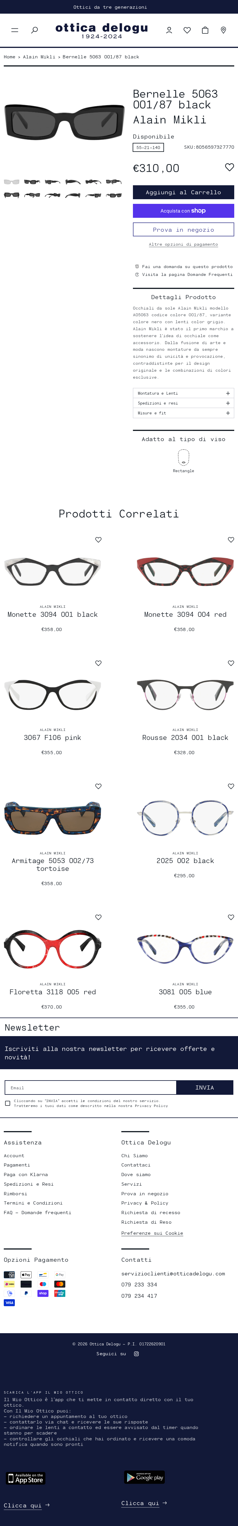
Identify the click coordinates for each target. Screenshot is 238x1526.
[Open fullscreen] (11, 181)
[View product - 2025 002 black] (185, 818)
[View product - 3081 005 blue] (185, 949)
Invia (204, 1087)
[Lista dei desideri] (187, 30)
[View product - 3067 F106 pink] (53, 694)
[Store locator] (223, 30)
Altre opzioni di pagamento (183, 244)
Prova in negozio (183, 229)
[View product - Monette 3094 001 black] (53, 571)
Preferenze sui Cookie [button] (152, 1233)
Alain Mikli (53, 606)
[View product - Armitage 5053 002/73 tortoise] (53, 818)
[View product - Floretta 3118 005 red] (53, 949)
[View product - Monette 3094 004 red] (185, 571)
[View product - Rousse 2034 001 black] (185, 694)
